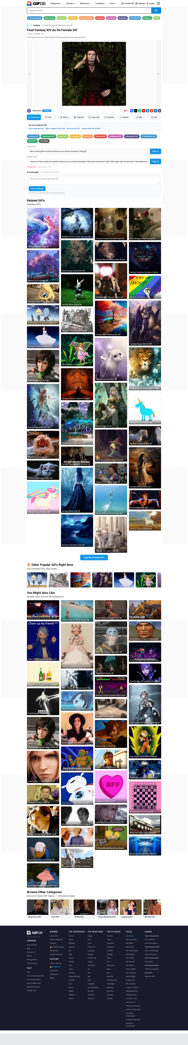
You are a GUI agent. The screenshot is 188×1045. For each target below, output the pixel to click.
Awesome (110, 965)
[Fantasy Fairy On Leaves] (146, 580)
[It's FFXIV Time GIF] (145, 610)
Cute (70, 954)
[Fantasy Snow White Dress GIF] (111, 473)
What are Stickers (33, 987)
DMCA (29, 956)
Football (110, 951)
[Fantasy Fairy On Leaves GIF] (77, 350)
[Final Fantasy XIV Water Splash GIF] (77, 611)
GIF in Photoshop (151, 943)
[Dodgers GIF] (147, 18)
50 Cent (109, 998)
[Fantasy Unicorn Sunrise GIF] (145, 521)
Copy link (31, 147)
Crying (90, 962)
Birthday (72, 943)
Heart (109, 958)
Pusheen (72, 995)
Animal (71, 936)
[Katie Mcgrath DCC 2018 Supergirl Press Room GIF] (77, 728)
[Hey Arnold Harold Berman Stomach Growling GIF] (43, 875)
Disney (71, 962)
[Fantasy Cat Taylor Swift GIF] (111, 535)
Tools (112, 3)
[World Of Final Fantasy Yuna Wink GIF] (77, 701)
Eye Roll (90, 991)
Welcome (91, 998)
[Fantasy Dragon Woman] (102, 580)
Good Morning (93, 987)
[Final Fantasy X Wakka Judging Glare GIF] (145, 631)
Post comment (37, 189)
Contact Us (31, 952)
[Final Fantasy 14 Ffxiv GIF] (111, 734)
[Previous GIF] (29, 74)
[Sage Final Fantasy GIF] (111, 665)
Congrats (91, 984)
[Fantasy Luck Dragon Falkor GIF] (43, 470)
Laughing (91, 951)
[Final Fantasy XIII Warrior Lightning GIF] (145, 704)
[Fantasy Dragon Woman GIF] (145, 323)
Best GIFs (148, 973)
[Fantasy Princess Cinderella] (124, 580)
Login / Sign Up (55, 963)
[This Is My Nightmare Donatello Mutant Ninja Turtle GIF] (145, 652)
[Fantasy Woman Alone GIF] (145, 467)
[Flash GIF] (156, 18)
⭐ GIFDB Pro (55, 967)
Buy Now (110, 995)
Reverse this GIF (73, 128)
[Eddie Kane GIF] (49, 18)
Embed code (32, 157)
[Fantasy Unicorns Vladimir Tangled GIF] (77, 384)
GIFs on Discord (151, 954)
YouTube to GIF (131, 998)
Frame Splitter (131, 969)
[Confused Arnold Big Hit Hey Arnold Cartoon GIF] (111, 838)
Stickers (70, 3)
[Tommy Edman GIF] (86, 18)
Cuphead (110, 943)
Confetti (110, 954)
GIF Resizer (130, 954)
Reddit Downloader (133, 1020)
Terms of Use (32, 963)
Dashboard (54, 974)
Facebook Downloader (130, 1024)
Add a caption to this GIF (55, 128)
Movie (71, 987)
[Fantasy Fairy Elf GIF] (111, 405)
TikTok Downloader (133, 1006)
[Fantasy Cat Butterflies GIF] (111, 359)
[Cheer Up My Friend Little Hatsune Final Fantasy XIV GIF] (43, 641)
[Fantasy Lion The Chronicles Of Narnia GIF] (145, 368)
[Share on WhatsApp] (139, 110)
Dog (70, 965)
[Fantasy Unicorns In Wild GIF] (145, 435)
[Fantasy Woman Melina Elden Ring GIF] (111, 251)
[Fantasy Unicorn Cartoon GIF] (145, 408)
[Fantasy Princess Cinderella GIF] (43, 337)
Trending (99, 3)
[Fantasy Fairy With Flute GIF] (43, 406)
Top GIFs (53, 943)
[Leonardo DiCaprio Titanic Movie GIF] (43, 821)
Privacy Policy (32, 960)
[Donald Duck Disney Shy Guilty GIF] (43, 849)
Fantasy (36, 25)
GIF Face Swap (131, 939)
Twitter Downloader (133, 1009)
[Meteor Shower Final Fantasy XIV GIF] (43, 610)
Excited (90, 954)
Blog (28, 949)
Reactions (84, 3)
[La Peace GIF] (73, 18)
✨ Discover (54, 951)
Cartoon (72, 947)
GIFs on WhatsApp (152, 951)
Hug (89, 980)
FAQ (28, 972)
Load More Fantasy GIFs (94, 557)
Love (70, 984)
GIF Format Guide (152, 958)
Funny (71, 969)
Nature (71, 991)
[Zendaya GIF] (100, 18)
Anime (71, 939)
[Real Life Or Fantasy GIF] (145, 287)
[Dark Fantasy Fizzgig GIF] (43, 445)
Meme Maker (130, 976)
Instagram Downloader (130, 1014)
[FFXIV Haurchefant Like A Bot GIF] (111, 637)
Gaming (71, 973)
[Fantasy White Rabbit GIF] (77, 290)
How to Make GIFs (152, 936)
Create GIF (129, 3)
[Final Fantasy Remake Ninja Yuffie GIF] (43, 733)
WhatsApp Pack (132, 991)
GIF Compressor (132, 951)
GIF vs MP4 (149, 962)
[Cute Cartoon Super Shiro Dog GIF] (77, 788)
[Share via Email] (159, 110)
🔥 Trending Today (57, 947)
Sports (71, 998)
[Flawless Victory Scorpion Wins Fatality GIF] (111, 687)
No (89, 969)
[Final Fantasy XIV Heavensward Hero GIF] (77, 680)
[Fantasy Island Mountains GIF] (77, 423)
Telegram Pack (131, 995)
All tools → (130, 936)
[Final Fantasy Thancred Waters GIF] (111, 281)
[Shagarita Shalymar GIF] (111, 787)
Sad (89, 939)
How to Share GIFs (34, 980)
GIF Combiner (131, 973)
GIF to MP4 (130, 958)
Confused (91, 965)
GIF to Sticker (131, 984)
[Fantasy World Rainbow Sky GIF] (111, 318)
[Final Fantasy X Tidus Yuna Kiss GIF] (145, 769)
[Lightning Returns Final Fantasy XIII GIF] (111, 814)
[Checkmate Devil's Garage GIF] (145, 797)
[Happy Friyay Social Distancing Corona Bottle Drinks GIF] (43, 674)
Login (151, 3)
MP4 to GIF (130, 947)
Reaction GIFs (150, 976)
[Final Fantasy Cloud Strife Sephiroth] (37, 580)
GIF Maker (129, 943)
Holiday (71, 980)
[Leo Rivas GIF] (111, 18)
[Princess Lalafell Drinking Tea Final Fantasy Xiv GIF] (77, 645)
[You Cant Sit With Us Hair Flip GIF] (77, 837)
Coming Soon (112, 980)
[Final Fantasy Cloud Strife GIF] (77, 256)
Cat (70, 951)
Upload (141, 3)
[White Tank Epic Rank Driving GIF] (145, 824)
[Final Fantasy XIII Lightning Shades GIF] (145, 673)
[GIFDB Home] (28, 25)
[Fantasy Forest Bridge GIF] (43, 266)
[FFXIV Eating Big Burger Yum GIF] (111, 610)
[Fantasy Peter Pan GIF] (145, 500)
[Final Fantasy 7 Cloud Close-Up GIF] (43, 767)
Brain (108, 969)
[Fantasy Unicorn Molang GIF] (43, 498)
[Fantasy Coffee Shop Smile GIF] (77, 320)
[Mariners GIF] (62, 18)
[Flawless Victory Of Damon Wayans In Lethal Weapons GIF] (77, 858)
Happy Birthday (74, 976)
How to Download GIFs (35, 976)
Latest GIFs (54, 936)
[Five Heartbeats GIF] (34, 18)
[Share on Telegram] (147, 110)
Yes (89, 973)
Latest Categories (56, 939)
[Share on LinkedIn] (155, 110)
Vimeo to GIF (130, 1002)
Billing (52, 978)
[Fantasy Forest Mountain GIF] (77, 531)
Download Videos (152, 965)
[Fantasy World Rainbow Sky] (80, 580)
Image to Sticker (132, 987)
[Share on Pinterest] (143, 110)
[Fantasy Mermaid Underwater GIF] (111, 500)
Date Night (111, 984)
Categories (55, 3)
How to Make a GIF (34, 983)
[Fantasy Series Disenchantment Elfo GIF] (111, 224)
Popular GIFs (31, 991)
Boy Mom (110, 991)
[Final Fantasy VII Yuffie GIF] (43, 366)
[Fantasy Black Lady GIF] (77, 490)
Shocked (91, 995)
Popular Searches (56, 954)
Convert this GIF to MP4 (91, 128)
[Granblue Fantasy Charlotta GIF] (43, 294)
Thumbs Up (92, 958)
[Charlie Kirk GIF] (135, 18)
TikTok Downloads (152, 969)
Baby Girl (110, 976)
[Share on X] (135, 110)
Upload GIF (54, 971)
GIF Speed (130, 965)
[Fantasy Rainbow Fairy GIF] (43, 228)
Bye (89, 976)
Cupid (109, 939)
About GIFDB (31, 945)
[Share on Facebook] (131, 110)
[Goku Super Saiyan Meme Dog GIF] (145, 742)
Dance (71, 958)
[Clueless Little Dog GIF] (111, 708)
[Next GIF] (158, 74)
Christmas (110, 947)
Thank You (91, 947)
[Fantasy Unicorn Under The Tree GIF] (77, 223)
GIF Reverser (130, 962)
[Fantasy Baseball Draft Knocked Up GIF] (77, 456)
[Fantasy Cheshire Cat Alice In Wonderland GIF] (145, 258)
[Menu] (158, 3)
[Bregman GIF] (123, 18)
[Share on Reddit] (151, 110)
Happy (90, 936)
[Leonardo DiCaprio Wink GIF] (43, 794)
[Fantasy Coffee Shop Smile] (59, 580)
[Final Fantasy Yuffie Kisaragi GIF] (145, 224)
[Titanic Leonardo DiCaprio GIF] (111, 759)
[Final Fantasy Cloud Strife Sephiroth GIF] (43, 314)
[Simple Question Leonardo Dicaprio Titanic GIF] (77, 816)
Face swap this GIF (36, 128)
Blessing (110, 987)
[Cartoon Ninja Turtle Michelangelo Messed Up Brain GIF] (77, 758)
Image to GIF (130, 980)
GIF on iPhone (150, 939)
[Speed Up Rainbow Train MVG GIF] (145, 846)
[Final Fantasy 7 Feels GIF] (43, 701)
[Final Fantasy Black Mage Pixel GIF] (111, 446)
